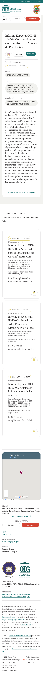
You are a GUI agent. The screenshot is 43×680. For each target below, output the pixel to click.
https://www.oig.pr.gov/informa (13, 620)
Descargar (30, 54)
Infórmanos (33, 19)
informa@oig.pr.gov (9, 617)
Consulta (17, 19)
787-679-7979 (26, 625)
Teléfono (5, 532)
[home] (7, 9)
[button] (4, 18)
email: (4, 594)
